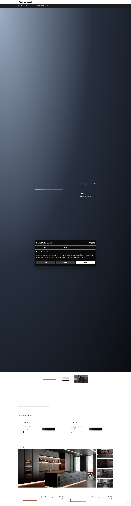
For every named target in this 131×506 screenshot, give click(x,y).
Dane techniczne (30, 5)
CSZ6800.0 (26, 422)
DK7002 (20, 5)
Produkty (77, 2)
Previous (17, 427)
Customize (64, 262)
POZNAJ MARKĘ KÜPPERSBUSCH (90, 2)
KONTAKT (104, 2)
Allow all (85, 262)
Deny (46, 262)
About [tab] (85, 247)
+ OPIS (25, 432)
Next (113, 427)
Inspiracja (49, 5)
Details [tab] (65, 247)
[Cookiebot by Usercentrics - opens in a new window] (89, 243)
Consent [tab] (45, 247)
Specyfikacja (21, 405)
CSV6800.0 (74, 422)
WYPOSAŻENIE (40, 5)
